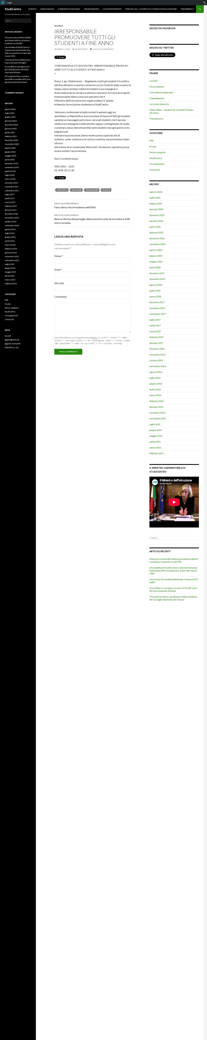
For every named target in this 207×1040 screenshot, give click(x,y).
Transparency (187, 9)
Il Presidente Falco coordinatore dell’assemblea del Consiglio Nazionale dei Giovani (173, 598)
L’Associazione (47, 9)
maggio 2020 (155, 261)
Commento (60, 296)
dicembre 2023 (156, 215)
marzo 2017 (155, 331)
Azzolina (76, 190)
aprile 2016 (155, 389)
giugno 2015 (155, 430)
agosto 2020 (155, 250)
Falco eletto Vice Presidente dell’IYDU (75, 205)
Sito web (59, 283)
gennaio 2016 (156, 406)
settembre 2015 (157, 418)
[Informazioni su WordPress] (3, 2)
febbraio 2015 (156, 453)
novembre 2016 (157, 354)
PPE (151, 140)
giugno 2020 (155, 255)
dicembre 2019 (156, 273)
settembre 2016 (157, 366)
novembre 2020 (157, 244)
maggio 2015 (155, 436)
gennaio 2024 (156, 209)
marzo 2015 (155, 447)
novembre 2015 (157, 412)
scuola (106, 190)
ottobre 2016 (156, 360)
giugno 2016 (155, 383)
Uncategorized (156, 164)
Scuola (58, 26)
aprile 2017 (155, 325)
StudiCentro (13, 9)
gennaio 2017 (156, 343)
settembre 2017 (157, 314)
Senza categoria (157, 152)
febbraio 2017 (156, 337)
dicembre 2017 (156, 302)
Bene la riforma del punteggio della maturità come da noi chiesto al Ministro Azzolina (92, 219)
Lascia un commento (103, 49)
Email (58, 269)
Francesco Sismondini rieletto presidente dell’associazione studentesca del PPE (173, 560)
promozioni (92, 190)
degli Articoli (12, 339)
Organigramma (91, 9)
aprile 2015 (155, 441)
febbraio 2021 (156, 232)
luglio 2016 (154, 377)
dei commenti (12, 343)
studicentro (81, 49)
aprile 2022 (155, 226)
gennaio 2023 (156, 221)
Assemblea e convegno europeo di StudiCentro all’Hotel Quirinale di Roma (173, 589)
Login (9, 2)
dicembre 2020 (156, 238)
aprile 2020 (155, 267)
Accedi (8, 336)
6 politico (62, 190)
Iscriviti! (32, 9)
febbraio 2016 (156, 401)
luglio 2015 (154, 424)
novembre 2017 (157, 308)
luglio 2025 (154, 197)
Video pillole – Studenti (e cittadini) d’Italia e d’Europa (151, 9)
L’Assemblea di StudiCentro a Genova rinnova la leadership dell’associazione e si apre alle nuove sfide (173, 570)
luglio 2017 (154, 319)
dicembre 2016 (156, 348)
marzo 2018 (155, 296)
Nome (58, 255)
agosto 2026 (155, 191)
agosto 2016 (155, 372)
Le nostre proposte (112, 9)
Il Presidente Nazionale (69, 9)
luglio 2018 (154, 290)
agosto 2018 (155, 284)
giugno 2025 (155, 203)
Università (154, 169)
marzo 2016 (155, 395)
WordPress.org (11, 347)
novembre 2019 (157, 279)
